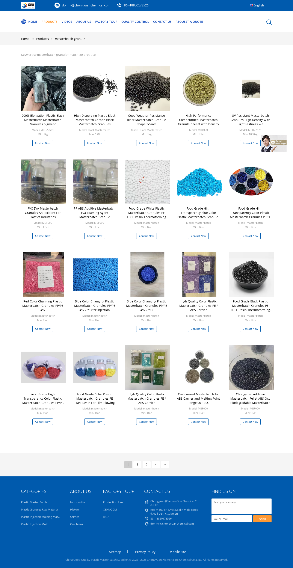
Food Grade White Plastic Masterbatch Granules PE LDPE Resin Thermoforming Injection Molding (146, 214)
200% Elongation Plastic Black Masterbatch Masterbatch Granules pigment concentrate (43, 121)
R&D (106, 517)
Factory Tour (106, 22)
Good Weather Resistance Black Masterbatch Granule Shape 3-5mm (146, 119)
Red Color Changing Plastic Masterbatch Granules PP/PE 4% (42, 305)
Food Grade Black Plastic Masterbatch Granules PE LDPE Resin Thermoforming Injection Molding (250, 307)
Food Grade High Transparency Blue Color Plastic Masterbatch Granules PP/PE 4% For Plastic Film (198, 214)
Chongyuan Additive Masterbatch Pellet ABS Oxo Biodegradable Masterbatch (250, 398)
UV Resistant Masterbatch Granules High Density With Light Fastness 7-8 (250, 119)
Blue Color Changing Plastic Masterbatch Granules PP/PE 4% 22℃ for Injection (94, 305)
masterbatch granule (70, 39)
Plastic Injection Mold (34, 524)
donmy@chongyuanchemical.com (86, 5)
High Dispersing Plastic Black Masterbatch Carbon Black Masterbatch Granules (94, 119)
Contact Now (42, 143)
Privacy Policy (145, 551)
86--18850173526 (136, 5)
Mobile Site (177, 551)
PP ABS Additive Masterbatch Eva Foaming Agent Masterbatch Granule (94, 212)
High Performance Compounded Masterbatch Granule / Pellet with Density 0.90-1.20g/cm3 (198, 121)
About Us (83, 22)
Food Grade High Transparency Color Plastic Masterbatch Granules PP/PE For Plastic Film (250, 214)
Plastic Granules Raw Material (39, 509)
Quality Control (135, 22)
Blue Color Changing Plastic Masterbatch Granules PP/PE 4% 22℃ (146, 305)
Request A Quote (189, 22)
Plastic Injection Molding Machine (42, 517)
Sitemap (115, 551)
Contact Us (162, 22)
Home (33, 22)
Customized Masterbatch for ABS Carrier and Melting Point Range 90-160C (198, 398)
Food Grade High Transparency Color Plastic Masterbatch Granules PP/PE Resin (42, 400)
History (75, 509)
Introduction (78, 502)
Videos (67, 22)
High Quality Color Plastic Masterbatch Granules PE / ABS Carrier (198, 305)
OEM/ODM (110, 509)
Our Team (76, 524)
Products (49, 22)
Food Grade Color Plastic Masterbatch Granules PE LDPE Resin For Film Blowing (94, 398)
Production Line (113, 502)
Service (74, 517)
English (259, 5)
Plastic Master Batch (34, 502)
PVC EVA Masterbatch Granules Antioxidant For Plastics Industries (43, 212)
